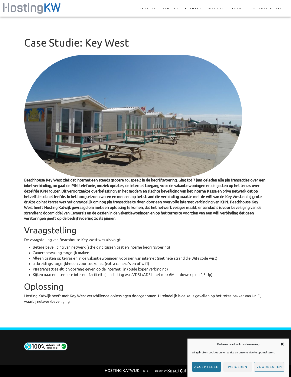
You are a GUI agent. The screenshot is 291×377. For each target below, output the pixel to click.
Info (237, 8)
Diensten (147, 8)
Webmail (217, 8)
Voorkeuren (269, 366)
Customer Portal (266, 8)
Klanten (193, 8)
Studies (171, 8)
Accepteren (206, 366)
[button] (282, 344)
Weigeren (237, 366)
